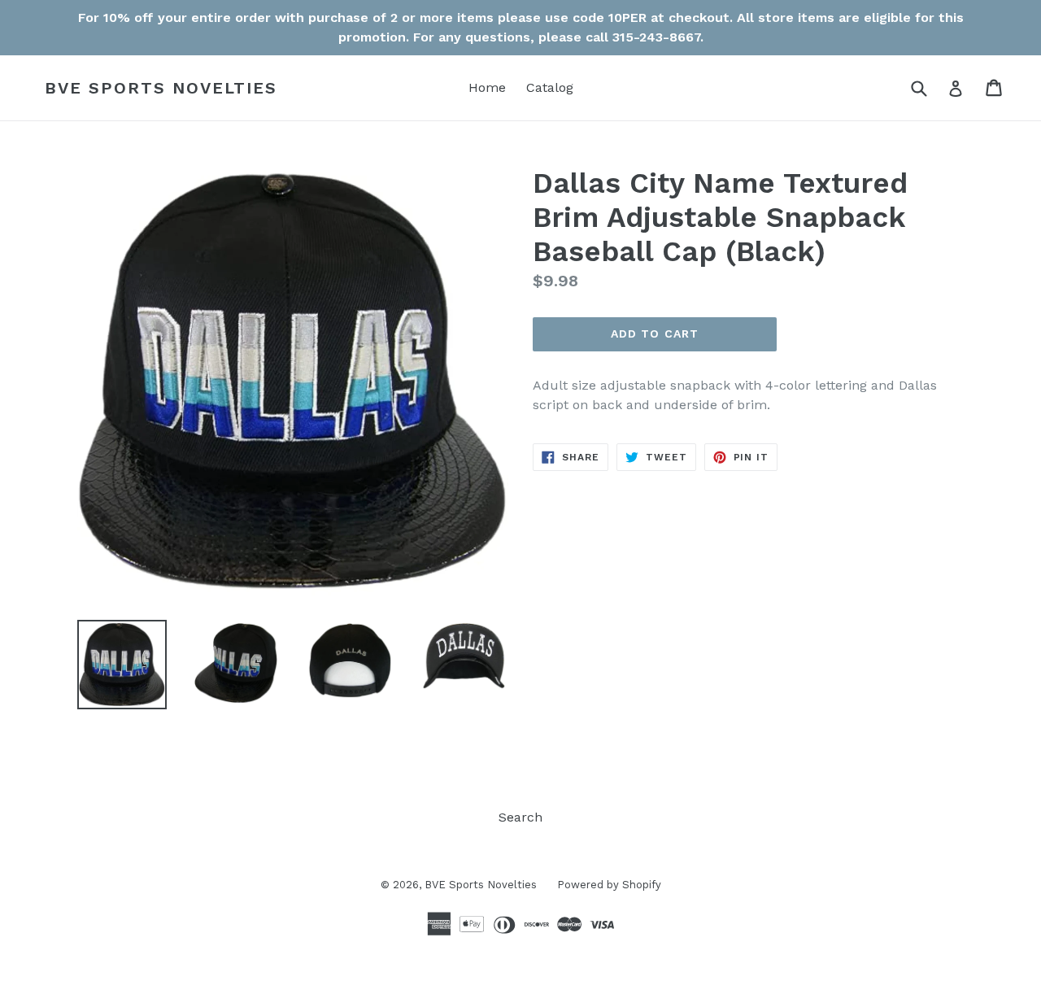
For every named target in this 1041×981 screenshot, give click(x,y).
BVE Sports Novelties (161, 88)
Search (520, 817)
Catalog (549, 87)
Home (487, 87)
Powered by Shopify (609, 885)
